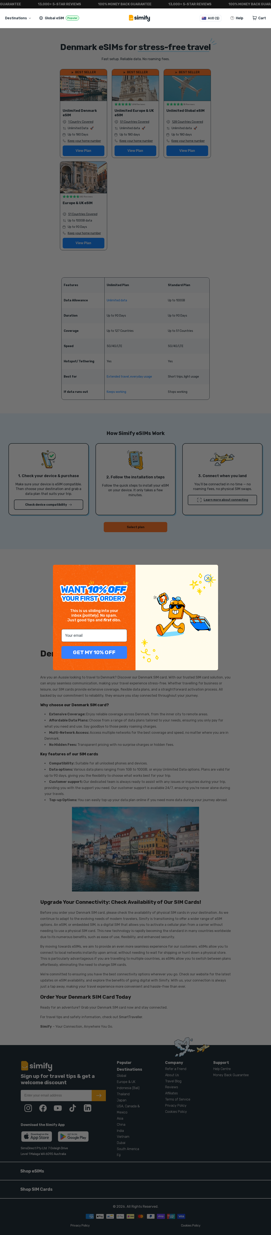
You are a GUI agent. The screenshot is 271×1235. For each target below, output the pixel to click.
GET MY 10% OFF (94, 652)
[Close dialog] (208, 578)
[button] (19, 18)
